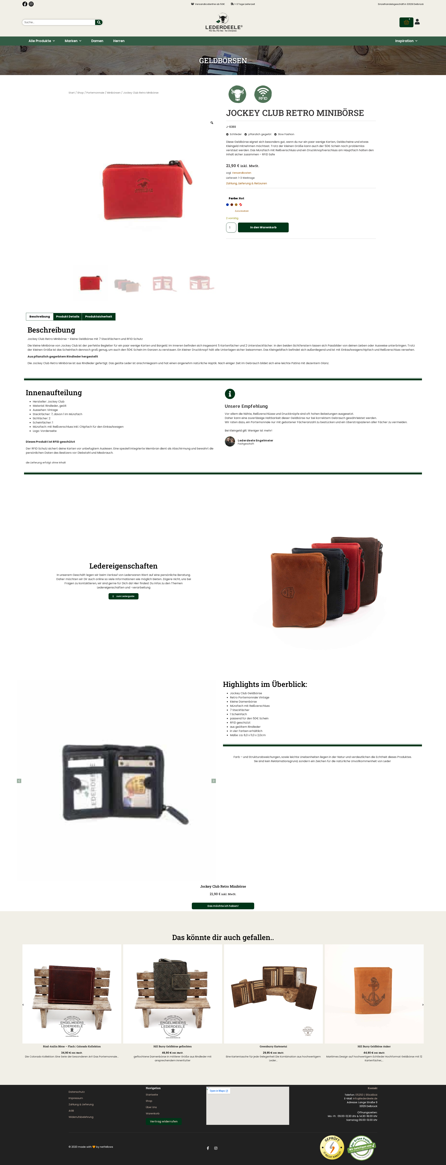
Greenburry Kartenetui (273, 1046)
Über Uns (151, 1107)
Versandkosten (241, 173)
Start (72, 92)
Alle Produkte (40, 41)
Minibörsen (114, 92)
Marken (71, 41)
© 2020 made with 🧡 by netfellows (91, 1147)
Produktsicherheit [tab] (98, 317)
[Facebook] (24, 4)
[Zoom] (212, 123)
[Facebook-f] (208, 1148)
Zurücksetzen (242, 210)
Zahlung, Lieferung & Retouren (246, 183)
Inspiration (404, 41)
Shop (80, 92)
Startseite (152, 1094)
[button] (214, 781)
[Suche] (98, 22)
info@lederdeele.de (365, 1098)
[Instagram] (31, 4)
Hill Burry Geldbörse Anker (374, 1046)
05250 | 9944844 (366, 1095)
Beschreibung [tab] (39, 317)
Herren (119, 41)
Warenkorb (153, 1113)
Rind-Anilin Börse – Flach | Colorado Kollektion (72, 1046)
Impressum (76, 1098)
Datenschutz (77, 1092)
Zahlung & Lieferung (81, 1104)
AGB (71, 1110)
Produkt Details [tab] (67, 317)
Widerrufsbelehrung (81, 1117)
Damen (97, 41)
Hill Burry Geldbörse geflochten (172, 1046)
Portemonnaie (95, 92)
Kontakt (372, 1088)
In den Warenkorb (263, 227)
